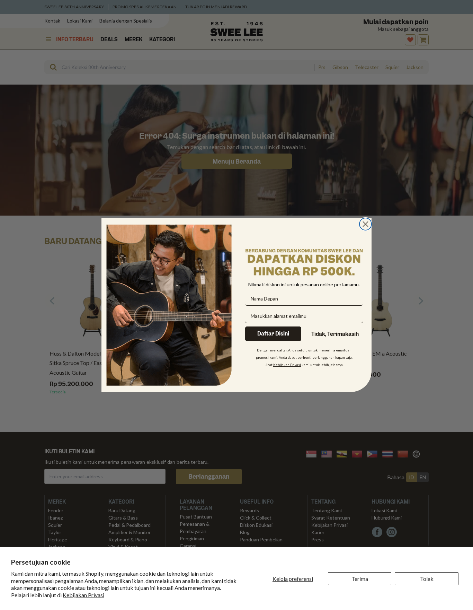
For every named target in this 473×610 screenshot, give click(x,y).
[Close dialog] (365, 224)
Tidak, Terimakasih (335, 334)
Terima (359, 578)
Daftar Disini (273, 333)
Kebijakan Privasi (83, 595)
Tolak (427, 578)
